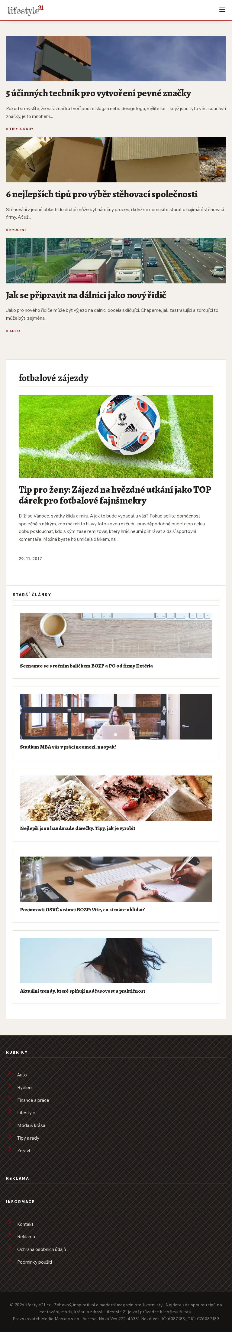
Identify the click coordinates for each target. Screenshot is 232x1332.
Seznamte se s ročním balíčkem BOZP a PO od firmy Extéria (86, 665)
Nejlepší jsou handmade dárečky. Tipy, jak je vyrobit (77, 828)
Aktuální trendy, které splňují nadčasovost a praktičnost (82, 990)
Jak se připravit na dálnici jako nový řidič (86, 295)
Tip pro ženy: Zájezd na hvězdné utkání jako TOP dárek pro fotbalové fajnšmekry (115, 495)
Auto (15, 331)
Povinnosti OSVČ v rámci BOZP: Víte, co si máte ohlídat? (82, 909)
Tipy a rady (21, 129)
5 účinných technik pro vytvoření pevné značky (98, 93)
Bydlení (17, 230)
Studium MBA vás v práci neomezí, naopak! (68, 746)
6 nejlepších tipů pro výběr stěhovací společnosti (101, 194)
